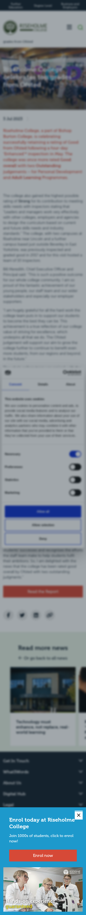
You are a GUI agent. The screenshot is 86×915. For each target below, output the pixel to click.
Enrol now (43, 855)
